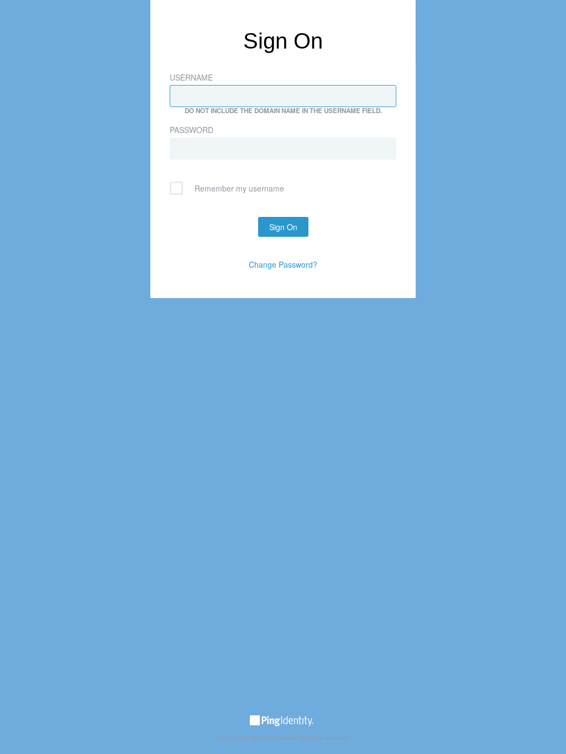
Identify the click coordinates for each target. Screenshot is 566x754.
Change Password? (283, 264)
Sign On (283, 226)
